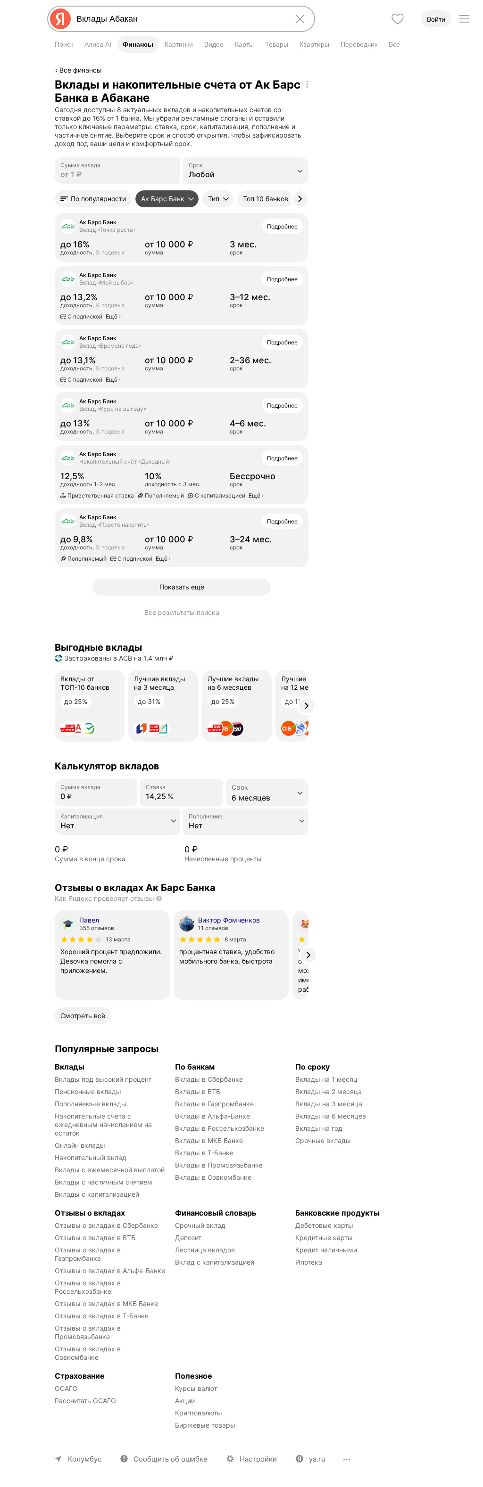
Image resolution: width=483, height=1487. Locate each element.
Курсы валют (196, 1388)
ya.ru (317, 1458)
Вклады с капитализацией (97, 1194)
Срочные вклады (323, 1140)
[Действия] (307, 84)
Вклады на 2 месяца (328, 1091)
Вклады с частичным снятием (103, 1182)
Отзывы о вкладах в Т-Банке (102, 1316)
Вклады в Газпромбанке (214, 1104)
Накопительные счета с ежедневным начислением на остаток (104, 1124)
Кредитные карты (324, 1238)
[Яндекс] (60, 18)
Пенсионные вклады (88, 1091)
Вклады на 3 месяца (328, 1104)
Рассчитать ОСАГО (85, 1401)
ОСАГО (66, 1388)
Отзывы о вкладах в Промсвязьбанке (89, 1332)
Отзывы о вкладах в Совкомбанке (89, 1353)
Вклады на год (318, 1128)
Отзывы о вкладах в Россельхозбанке (89, 1287)
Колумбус (84, 1458)
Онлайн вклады (80, 1145)
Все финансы (80, 70)
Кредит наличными (326, 1250)
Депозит (188, 1238)
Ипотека (308, 1262)
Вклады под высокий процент (103, 1079)
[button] (93, 198)
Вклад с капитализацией (214, 1262)
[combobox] (179, 19)
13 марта (118, 939)
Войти (436, 19)
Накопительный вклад (90, 1157)
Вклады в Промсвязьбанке (219, 1165)
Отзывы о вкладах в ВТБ (95, 1238)
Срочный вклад (200, 1225)
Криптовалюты (198, 1413)
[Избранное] (397, 18)
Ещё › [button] (64, 254)
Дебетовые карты (324, 1225)
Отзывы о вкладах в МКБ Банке (106, 1303)
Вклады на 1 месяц (326, 1079)
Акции (185, 1401)
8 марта (235, 939)
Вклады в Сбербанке (209, 1079)
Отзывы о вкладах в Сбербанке (106, 1225)
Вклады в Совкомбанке (213, 1177)
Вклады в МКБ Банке (209, 1140)
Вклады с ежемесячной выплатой (110, 1170)
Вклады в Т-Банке (204, 1153)
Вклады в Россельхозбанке (219, 1128)
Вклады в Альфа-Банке (212, 1116)
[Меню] (464, 18)
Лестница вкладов (205, 1250)
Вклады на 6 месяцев (330, 1116)
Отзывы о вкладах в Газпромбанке (89, 1254)
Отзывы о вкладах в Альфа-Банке (110, 1270)
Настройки (258, 1458)
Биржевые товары (205, 1425)
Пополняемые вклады (90, 1104)
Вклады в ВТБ (197, 1091)
